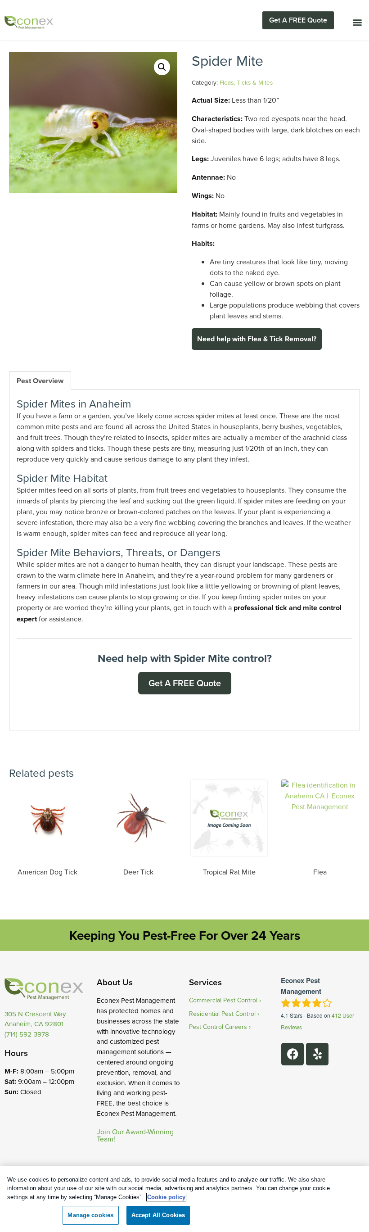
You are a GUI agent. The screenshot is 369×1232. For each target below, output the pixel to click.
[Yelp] (317, 1054)
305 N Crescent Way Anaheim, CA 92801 (35, 1019)
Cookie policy (166, 1197)
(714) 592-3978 (26, 1034)
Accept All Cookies (158, 1215)
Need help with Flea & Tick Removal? (256, 339)
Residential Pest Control (222, 1013)
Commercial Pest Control (223, 1000)
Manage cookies (90, 1215)
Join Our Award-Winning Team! (135, 1135)
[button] (357, 21)
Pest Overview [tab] (40, 381)
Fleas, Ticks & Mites (246, 82)
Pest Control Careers (218, 1026)
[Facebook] (292, 1054)
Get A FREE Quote (298, 20)
